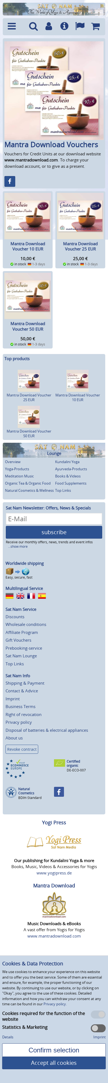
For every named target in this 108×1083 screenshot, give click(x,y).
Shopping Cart (95, 26)
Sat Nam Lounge (21, 655)
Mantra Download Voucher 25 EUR (80, 246)
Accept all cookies (54, 1062)
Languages (80, 26)
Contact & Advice (22, 690)
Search (33, 26)
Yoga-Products (17, 468)
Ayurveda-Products (71, 468)
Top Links (63, 490)
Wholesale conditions (26, 624)
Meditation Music (19, 476)
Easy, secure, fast (19, 577)
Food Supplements (70, 483)
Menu (15, 26)
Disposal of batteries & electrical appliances (47, 730)
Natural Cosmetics (26, 791)
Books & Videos (68, 476)
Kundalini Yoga (67, 461)
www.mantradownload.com (54, 936)
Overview (12, 461)
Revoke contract (22, 749)
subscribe (54, 532)
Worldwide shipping (25, 563)
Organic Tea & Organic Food (28, 483)
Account (48, 26)
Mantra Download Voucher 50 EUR (28, 326)
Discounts (15, 616)
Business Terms (20, 706)
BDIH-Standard (30, 797)
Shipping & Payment (25, 683)
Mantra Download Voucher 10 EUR (28, 246)
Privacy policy (19, 722)
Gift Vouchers (18, 640)
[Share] (9, 181)
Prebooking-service (24, 648)
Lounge (54, 453)
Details (7, 1037)
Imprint (13, 698)
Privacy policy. (55, 1003)
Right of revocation (24, 714)
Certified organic (73, 763)
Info (64, 26)
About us (14, 738)
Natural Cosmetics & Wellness (29, 490)
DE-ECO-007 (76, 770)
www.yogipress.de (54, 873)
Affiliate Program (22, 632)
